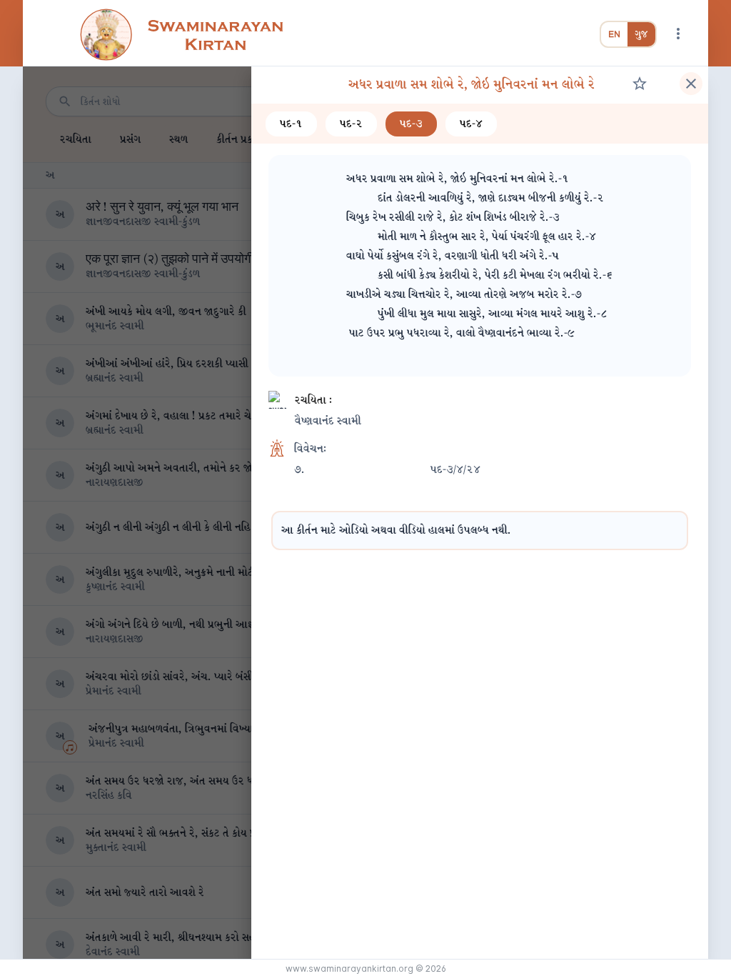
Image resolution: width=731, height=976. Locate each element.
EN (614, 34)
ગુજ (641, 34)
